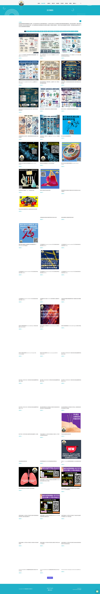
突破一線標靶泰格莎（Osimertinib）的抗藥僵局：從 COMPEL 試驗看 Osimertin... (49, 55)
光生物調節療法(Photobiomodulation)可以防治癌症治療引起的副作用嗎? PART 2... (28, 299)
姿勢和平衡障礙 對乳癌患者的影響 (45, 190)
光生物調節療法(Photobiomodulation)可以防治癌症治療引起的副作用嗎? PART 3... (70, 272)
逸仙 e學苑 (43, 3)
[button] (80, 3)
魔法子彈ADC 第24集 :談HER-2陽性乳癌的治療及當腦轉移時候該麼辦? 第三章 (50, 380)
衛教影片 (49, 3)
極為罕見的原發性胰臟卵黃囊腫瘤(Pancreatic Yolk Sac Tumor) (69, 164)
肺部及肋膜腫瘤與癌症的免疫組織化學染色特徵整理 (26, 488)
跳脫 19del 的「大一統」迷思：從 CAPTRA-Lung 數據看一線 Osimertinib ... (28, 82)
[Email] (51, 590)
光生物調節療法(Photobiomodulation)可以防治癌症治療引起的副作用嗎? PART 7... (49, 245)
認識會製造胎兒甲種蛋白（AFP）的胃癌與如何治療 (26, 190)
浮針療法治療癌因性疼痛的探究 (66, 434)
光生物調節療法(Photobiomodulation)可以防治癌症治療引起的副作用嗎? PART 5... (28, 272)
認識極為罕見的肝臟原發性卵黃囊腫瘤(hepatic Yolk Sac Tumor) (27, 164)
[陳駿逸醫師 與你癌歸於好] (21, 3)
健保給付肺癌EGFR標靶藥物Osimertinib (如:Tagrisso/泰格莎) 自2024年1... (49, 326)
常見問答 (62, 3)
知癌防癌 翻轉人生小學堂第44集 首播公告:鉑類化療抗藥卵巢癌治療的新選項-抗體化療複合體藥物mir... (28, 516)
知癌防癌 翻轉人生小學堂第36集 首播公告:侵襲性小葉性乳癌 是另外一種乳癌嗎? (50, 543)
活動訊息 (66, 3)
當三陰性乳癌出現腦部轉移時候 (66, 136)
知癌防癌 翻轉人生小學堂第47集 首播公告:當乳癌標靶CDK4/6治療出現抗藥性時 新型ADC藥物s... (50, 480)
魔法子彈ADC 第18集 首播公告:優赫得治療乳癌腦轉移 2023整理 (28, 434)
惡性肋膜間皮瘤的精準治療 (23, 461)
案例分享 (53, 3)
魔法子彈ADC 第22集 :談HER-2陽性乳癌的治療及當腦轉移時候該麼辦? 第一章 (28, 408)
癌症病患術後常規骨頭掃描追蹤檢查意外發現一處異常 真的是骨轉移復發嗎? (28, 110)
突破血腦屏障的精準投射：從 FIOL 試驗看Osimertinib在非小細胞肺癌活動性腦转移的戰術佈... (71, 55)
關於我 (39, 3)
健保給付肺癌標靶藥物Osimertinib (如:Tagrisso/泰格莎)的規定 (71, 325)
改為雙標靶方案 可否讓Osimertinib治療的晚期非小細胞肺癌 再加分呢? (49, 299)
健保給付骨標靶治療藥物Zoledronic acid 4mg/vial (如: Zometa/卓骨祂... (27, 353)
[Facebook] (48, 590)
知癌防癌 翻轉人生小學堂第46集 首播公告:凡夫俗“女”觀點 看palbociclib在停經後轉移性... (70, 489)
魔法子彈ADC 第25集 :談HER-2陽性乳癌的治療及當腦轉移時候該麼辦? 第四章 (28, 380)
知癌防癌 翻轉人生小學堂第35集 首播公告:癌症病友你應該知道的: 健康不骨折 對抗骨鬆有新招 (71, 543)
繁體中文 (74, 3)
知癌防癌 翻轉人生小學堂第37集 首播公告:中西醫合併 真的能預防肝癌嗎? (28, 543)
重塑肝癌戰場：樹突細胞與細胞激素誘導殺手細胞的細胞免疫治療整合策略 (71, 82)
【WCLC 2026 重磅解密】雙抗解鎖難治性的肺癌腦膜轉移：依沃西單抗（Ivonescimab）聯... (28, 55)
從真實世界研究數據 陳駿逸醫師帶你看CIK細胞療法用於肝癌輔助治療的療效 (71, 299)
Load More (50, 577)
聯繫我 (70, 3)
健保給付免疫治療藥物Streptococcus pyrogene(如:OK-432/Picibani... (49, 353)
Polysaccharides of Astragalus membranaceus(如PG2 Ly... (71, 569)
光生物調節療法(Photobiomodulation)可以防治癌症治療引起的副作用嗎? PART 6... (70, 245)
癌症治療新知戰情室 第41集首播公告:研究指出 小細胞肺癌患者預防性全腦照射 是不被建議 (71, 408)
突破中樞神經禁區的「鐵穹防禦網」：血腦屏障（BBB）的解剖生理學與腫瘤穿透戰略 (49, 82)
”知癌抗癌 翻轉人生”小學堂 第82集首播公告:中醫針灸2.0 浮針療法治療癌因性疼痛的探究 (49, 435)
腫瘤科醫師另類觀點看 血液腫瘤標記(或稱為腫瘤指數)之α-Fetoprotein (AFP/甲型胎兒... (28, 245)
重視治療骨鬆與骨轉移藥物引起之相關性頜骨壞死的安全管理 (28, 209)
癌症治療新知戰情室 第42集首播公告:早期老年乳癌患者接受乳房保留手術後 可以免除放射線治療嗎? (50, 408)
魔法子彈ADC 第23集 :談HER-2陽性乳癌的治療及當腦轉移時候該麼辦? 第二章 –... (71, 380)
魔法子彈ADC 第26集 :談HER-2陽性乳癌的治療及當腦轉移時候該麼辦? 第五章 (71, 353)
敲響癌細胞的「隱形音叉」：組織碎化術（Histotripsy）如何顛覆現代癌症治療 (49, 137)
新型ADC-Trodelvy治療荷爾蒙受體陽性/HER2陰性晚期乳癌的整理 (71, 462)
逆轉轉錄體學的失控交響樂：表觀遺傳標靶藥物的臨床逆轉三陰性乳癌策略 (28, 137)
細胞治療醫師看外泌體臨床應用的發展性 (67, 217)
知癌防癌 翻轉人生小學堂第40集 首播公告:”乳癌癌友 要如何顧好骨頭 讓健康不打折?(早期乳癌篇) (71, 516)
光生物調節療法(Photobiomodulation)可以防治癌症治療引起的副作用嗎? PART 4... (49, 272)
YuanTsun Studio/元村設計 (77, 589)
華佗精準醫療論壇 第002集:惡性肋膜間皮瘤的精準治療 (48, 461)
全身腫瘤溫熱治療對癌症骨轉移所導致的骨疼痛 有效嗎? (48, 217)
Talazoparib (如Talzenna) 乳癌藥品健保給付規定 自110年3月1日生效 (49, 570)
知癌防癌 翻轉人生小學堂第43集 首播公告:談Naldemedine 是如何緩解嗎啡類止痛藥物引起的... (50, 516)
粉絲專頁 (57, 3)
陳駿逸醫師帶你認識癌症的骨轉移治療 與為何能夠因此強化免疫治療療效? (70, 191)
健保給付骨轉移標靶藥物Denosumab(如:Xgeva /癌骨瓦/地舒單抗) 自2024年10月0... (28, 326)
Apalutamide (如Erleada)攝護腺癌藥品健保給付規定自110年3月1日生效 (28, 570)
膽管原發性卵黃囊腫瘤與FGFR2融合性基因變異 (47, 163)
